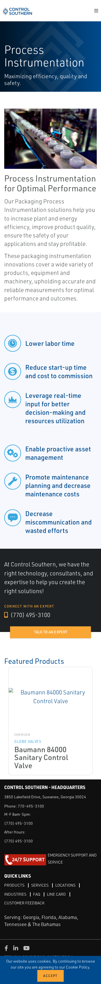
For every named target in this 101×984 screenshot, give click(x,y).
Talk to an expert (50, 632)
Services (40, 885)
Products (14, 885)
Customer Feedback (24, 902)
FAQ (36, 894)
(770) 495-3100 (29, 614)
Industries (15, 894)
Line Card (56, 894)
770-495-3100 (31, 806)
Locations (65, 885)
